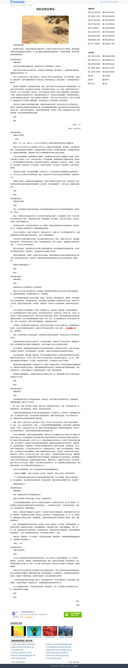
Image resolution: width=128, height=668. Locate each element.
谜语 (91, 76)
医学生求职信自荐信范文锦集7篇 (57, 653)
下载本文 (55, 13)
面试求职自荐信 (20, 662)
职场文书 (23, 5)
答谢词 (107, 79)
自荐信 (31, 5)
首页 (17, 5)
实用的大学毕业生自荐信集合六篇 (22, 647)
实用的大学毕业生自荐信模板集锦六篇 (59, 644)
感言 (106, 83)
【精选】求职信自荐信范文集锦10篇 (23, 644)
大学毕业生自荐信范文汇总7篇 (21, 653)
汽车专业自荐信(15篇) (53, 658)
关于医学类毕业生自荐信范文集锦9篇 (58, 647)
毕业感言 (107, 76)
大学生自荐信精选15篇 (18, 658)
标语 (91, 79)
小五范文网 (61, 666)
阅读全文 (49, 13)
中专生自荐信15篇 (17, 650)
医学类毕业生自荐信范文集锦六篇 (57, 655)
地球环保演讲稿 (110, 20)
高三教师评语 (94, 28)
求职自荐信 (76, 662)
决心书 (92, 83)
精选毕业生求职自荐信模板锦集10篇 (23, 655)
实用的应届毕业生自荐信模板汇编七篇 (59, 650)
